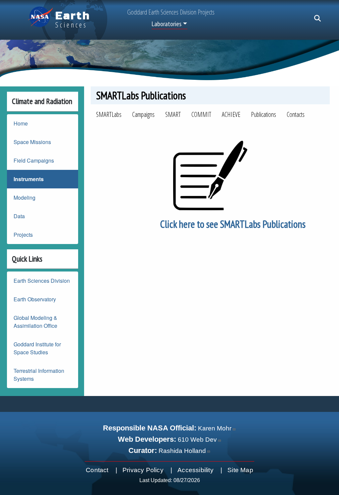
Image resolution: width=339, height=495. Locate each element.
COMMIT (201, 114)
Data (19, 216)
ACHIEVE (231, 114)
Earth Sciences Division (42, 280)
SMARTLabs (108, 114)
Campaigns (143, 114)
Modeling (24, 197)
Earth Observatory (35, 299)
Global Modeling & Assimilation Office (35, 321)
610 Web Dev (197, 439)
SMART (173, 114)
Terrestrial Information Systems (39, 374)
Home (21, 123)
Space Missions (32, 142)
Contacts (296, 114)
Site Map (240, 470)
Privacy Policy (143, 470)
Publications (263, 114)
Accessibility (195, 470)
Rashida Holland (182, 450)
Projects (23, 234)
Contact (97, 470)
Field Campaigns (34, 160)
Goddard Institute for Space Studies (37, 348)
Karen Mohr (214, 428)
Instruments (29, 179)
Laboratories (166, 24)
